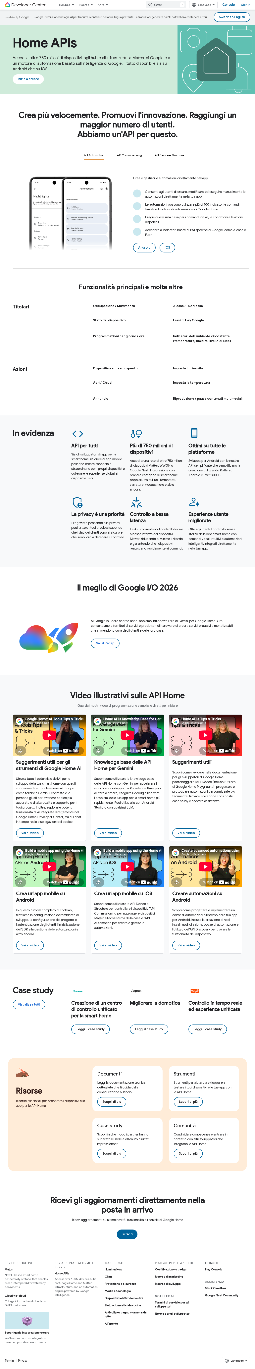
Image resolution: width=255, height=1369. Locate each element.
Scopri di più (111, 1102)
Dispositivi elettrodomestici (124, 1298)
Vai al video (30, 833)
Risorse (84, 5)
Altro (101, 5)
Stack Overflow (215, 1288)
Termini (9, 1360)
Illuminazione (113, 1269)
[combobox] (166, 4)
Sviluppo (65, 5)
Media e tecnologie (118, 1291)
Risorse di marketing (169, 1276)
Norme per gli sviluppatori (172, 1313)
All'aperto (111, 1323)
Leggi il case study (90, 1029)
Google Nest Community (221, 1295)
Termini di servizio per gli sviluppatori (172, 1304)
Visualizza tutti (29, 1005)
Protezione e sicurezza (120, 1284)
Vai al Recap (105, 643)
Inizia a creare (28, 79)
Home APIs (62, 1273)
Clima (108, 1276)
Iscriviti (127, 1234)
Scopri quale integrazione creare (27, 1332)
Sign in (245, 4)
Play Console (213, 1269)
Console (228, 5)
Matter (9, 1269)
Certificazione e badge (170, 1269)
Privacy (22, 1360)
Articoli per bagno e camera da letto (125, 1314)
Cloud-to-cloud (15, 1295)
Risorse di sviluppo (168, 1284)
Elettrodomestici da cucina (123, 1305)
